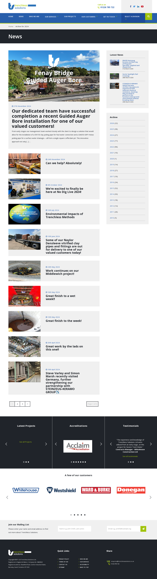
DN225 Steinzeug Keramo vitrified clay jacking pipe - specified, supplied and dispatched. (131, 63)
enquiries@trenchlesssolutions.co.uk (122, 561)
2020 (112, 158)
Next (46, 444)
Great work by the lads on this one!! (64, 347)
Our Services (84, 562)
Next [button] (149, 497)
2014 (112, 194)
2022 (112, 147)
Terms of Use (63, 562)
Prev (6, 444)
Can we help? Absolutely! (64, 163)
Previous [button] (7, 497)
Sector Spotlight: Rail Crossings (130, 75)
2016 (112, 182)
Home (10, 16)
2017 (112, 176)
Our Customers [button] (88, 17)
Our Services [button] (51, 17)
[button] (148, 16)
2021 (112, 153)
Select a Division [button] (132, 16)
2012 (112, 206)
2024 (112, 135)
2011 (112, 212)
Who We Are (34, 16)
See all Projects (25, 442)
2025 (112, 129)
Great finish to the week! (63, 321)
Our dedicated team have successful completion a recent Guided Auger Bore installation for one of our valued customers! (53, 118)
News (21, 16)
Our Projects (70, 16)
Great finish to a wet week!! (60, 297)
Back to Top (84, 567)
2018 (112, 170)
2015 (112, 188)
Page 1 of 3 (92, 404)
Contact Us (63, 564)
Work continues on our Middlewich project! (62, 272)
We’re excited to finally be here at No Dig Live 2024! (64, 190)
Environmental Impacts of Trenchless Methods (64, 215)
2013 (112, 200)
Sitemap (61, 567)
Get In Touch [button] (109, 17)
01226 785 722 (107, 7)
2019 (112, 164)
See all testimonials (130, 456)
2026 (112, 123)
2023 (112, 141)
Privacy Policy (64, 559)
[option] (26, 490)
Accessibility (84, 564)
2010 (112, 218)
